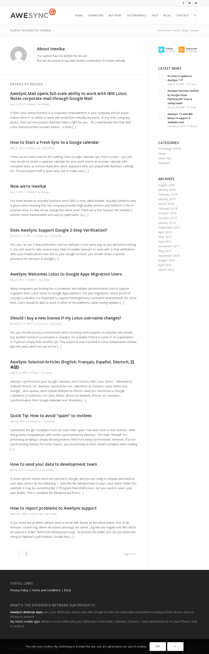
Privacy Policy (19, 590)
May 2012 (164, 237)
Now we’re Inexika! (28, 186)
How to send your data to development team (53, 464)
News (32, 104)
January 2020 (167, 190)
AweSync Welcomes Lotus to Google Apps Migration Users (66, 274)
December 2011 (169, 246)
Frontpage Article (169, 149)
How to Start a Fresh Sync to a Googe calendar (54, 142)
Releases (164, 163)
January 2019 (167, 199)
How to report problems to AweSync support (53, 508)
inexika (45, 104)
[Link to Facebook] (183, 3)
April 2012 (164, 241)
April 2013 (164, 232)
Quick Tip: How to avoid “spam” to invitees (51, 415)
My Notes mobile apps (25, 621)
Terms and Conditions (46, 590)
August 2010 (166, 260)
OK (157, 646)
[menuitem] (78, 15)
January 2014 (167, 223)
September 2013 (169, 227)
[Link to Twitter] (189, 3)
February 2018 (167, 208)
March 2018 (166, 204)
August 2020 (166, 185)
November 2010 (169, 256)
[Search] (195, 15)
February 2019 (167, 194)
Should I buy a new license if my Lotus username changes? (65, 318)
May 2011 (164, 251)
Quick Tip (35, 148)
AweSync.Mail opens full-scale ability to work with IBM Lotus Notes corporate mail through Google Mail (68, 96)
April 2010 (164, 265)
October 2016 (167, 213)
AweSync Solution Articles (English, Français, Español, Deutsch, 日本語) (72, 364)
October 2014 (167, 218)
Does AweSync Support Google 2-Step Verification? (58, 230)
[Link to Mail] (196, 3)
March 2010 (166, 270)
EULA (67, 590)
